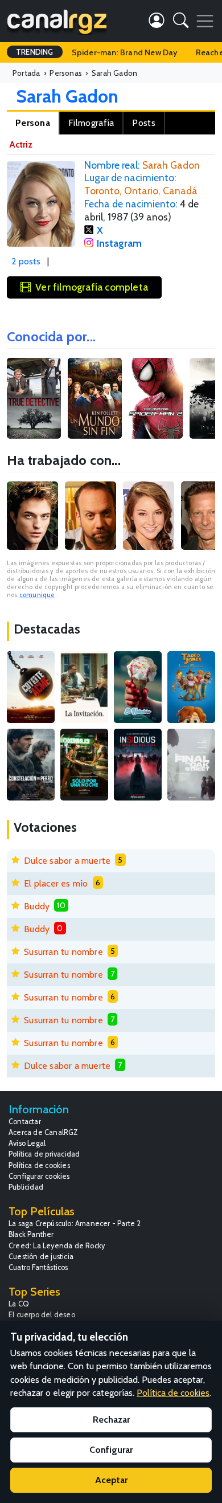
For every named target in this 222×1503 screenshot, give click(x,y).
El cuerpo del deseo (42, 1314)
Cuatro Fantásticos (38, 1267)
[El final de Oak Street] (191, 764)
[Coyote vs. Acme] (31, 687)
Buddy (37, 906)
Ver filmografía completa (91, 287)
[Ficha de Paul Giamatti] (90, 515)
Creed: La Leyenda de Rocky (57, 1245)
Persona (32, 122)
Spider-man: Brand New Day (125, 52)
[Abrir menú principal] (205, 21)
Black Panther (31, 1234)
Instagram (119, 243)
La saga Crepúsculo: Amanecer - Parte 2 (75, 1223)
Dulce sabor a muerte (67, 860)
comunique (37, 595)
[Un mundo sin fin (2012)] (95, 398)
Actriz (20, 144)
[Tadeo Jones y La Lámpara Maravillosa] (191, 687)
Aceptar (111, 1480)
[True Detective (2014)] (34, 398)
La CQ (19, 1304)
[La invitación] (84, 687)
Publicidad (26, 1187)
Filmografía (91, 122)
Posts (143, 122)
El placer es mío (56, 883)
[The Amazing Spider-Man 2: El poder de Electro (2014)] (156, 398)
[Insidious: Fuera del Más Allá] (138, 764)
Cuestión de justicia (41, 1256)
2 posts (25, 261)
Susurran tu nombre (63, 951)
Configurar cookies (39, 1176)
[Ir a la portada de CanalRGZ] (57, 21)
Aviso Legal (27, 1143)
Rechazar (111, 1419)
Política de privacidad (44, 1154)
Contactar (25, 1121)
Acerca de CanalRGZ (44, 1132)
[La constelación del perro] (31, 764)
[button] (180, 22)
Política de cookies (39, 1165)
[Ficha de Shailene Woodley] (148, 515)
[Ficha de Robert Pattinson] (32, 515)
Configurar (111, 1449)
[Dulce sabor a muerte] (138, 687)
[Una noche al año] (84, 764)
